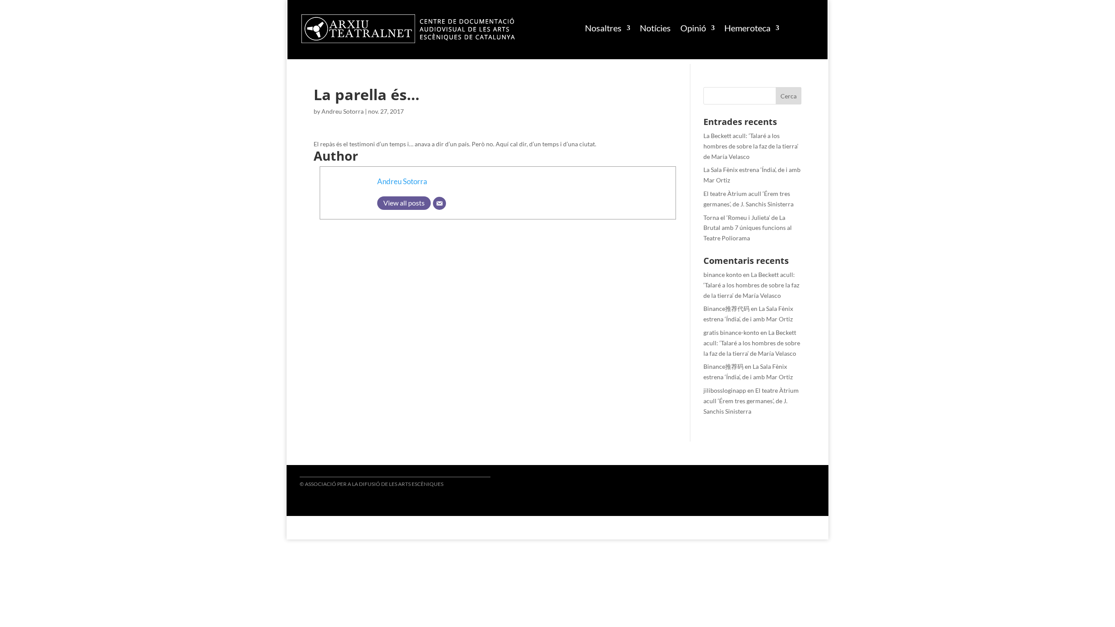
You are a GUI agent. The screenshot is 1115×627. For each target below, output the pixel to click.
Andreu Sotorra (342, 111)
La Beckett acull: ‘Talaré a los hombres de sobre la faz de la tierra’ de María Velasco (750, 146)
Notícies (655, 28)
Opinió (693, 28)
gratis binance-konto (731, 332)
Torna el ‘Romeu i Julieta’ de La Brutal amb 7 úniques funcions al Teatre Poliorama (747, 228)
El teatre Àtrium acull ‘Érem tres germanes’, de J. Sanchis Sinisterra (751, 401)
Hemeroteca (747, 28)
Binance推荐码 (723, 366)
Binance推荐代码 (726, 308)
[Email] (439, 203)
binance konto (722, 274)
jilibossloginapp (724, 390)
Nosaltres (603, 28)
